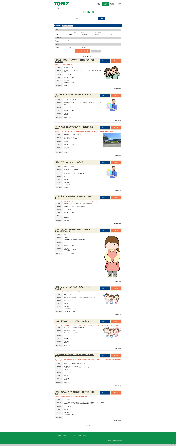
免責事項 (79, 435)
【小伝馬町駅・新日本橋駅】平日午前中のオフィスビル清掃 (74, 95)
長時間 (70, 41)
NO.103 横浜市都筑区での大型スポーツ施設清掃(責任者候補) (74, 128)
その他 (110, 34)
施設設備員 (97, 34)
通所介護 (84, 47)
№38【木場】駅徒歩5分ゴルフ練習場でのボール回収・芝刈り (74, 355)
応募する (116, 61)
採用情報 (59, 435)
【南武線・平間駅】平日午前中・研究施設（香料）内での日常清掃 (74, 61)
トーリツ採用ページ (61, 3)
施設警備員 (84, 34)
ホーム (55, 8)
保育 (70, 47)
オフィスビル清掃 (60, 32)
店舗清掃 (84, 32)
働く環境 (64, 435)
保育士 (57, 34)
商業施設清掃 (98, 32)
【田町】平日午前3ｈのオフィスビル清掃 (70, 162)
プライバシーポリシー (72, 435)
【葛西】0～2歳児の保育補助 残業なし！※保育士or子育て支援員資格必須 (74, 230)
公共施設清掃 (111, 32)
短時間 (57, 41)
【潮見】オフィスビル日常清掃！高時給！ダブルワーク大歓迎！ (74, 288)
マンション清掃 (72, 32)
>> (89, 425)
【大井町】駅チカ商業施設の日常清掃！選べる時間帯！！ (73, 197)
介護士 (70, 34)
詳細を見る (105, 61)
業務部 (57, 47)
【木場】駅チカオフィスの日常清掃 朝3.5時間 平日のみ (74, 393)
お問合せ (84, 435)
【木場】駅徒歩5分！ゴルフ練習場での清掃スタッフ (74, 321)
